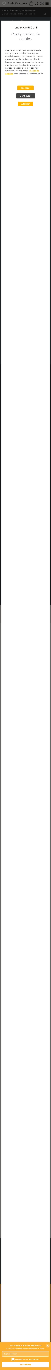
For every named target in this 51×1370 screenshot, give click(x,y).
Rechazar (25, 87)
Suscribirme (25, 1364)
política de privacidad (31, 1359)
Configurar (25, 95)
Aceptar (25, 103)
